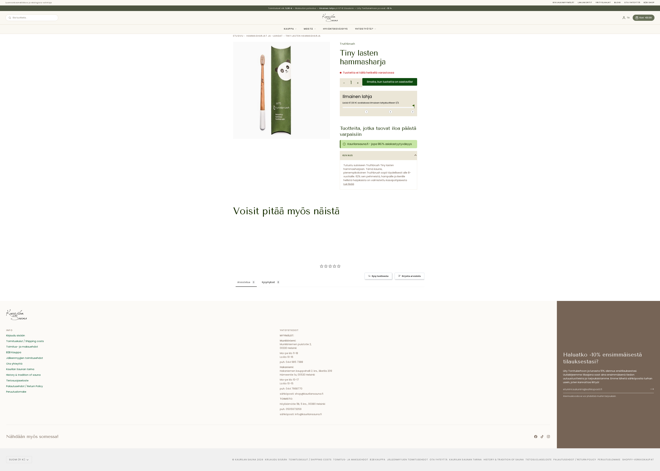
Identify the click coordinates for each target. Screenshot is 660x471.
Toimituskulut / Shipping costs (25, 341)
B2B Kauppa (13, 352)
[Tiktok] (542, 436)
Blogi (617, 2)
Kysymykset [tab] (268, 282)
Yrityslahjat (603, 2)
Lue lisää (348, 184)
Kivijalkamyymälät (563, 2)
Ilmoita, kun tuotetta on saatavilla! (390, 82)
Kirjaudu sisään (15, 335)
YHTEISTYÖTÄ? (364, 28)
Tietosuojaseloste (17, 380)
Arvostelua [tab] (243, 282)
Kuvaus (348, 155)
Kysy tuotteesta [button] (380, 276)
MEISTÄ (308, 28)
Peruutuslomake (16, 391)
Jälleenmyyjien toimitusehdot (24, 358)
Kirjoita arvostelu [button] (411, 276)
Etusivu (238, 35)
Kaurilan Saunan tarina (20, 369)
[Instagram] (548, 436)
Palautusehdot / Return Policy (24, 386)
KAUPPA (289, 28)
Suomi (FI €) (17, 459)
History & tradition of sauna (23, 375)
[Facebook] (535, 436)
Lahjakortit (585, 2)
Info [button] (9, 330)
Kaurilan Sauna (245, 459)
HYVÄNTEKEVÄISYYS (335, 28)
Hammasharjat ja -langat (264, 35)
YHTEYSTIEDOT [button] (289, 330)
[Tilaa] (651, 389)
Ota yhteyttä (632, 2)
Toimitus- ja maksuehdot (22, 346)
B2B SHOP (649, 2)
